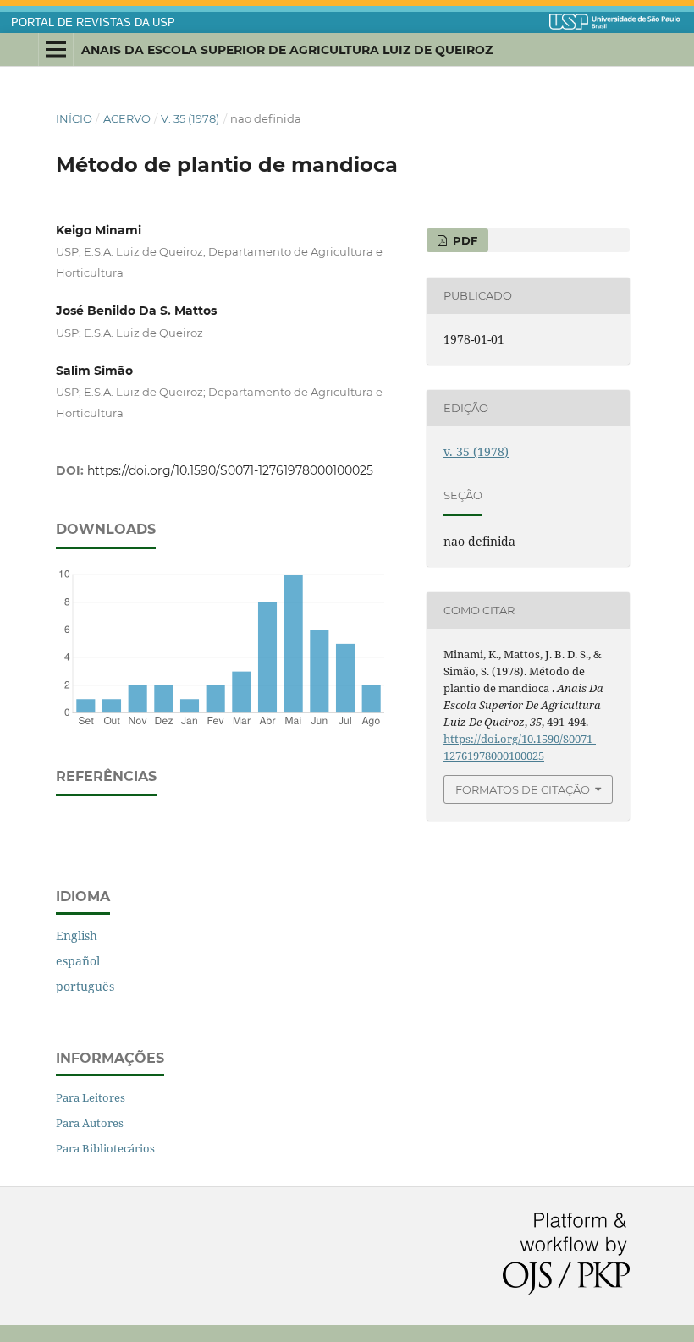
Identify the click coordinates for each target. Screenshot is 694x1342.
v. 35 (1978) (190, 118)
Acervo (127, 118)
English (76, 935)
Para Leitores (90, 1097)
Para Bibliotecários (105, 1148)
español (78, 961)
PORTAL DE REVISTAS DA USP (93, 23)
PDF (463, 240)
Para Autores (90, 1122)
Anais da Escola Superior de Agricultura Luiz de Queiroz (287, 50)
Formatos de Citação (522, 789)
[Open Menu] (56, 50)
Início (74, 118)
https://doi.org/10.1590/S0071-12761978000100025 (230, 470)
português (85, 986)
